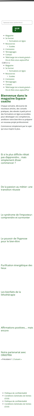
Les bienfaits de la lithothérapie (11, 293)
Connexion (9, 49)
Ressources (10, 43)
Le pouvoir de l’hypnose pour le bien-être (14, 240)
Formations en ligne (17, 41)
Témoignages (11, 52)
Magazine (9, 35)
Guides (12, 46)
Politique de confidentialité (16, 393)
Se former (9, 38)
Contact (8, 54)
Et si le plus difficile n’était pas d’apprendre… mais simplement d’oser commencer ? (15, 159)
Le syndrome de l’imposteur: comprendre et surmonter (16, 216)
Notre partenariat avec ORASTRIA (13, 354)
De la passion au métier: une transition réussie (16, 188)
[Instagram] (8, 412)
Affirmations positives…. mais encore (17, 329)
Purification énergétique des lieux (16, 267)
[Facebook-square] (3, 412)
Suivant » (18, 359)
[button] (17, 62)
